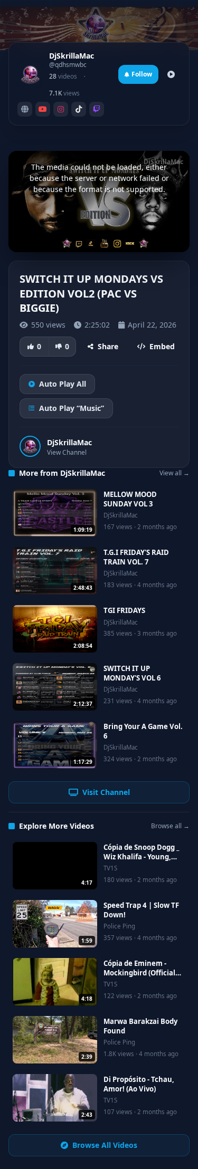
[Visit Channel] (171, 74)
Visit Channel (106, 792)
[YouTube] (42, 109)
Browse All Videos (104, 1145)
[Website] (24, 109)
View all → (174, 473)
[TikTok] (78, 109)
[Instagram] (60, 109)
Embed (162, 346)
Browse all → (170, 826)
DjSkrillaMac (69, 442)
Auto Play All (62, 384)
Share (108, 346)
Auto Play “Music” (71, 408)
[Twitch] (96, 109)
